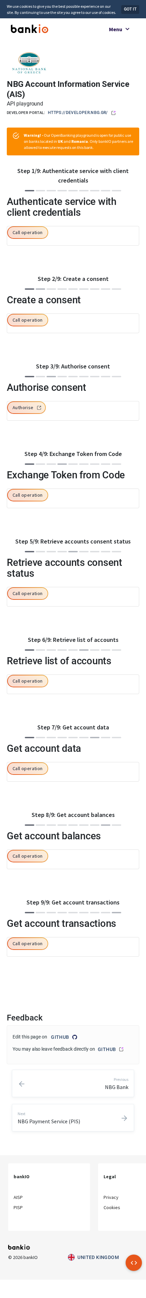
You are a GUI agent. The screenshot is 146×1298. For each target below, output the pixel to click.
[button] (27, 233)
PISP (18, 1207)
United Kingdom (98, 1257)
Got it (130, 9)
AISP (18, 1197)
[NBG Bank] (29, 62)
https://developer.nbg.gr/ (78, 112)
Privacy (111, 1197)
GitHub (60, 1037)
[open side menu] (134, 1263)
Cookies (112, 1207)
